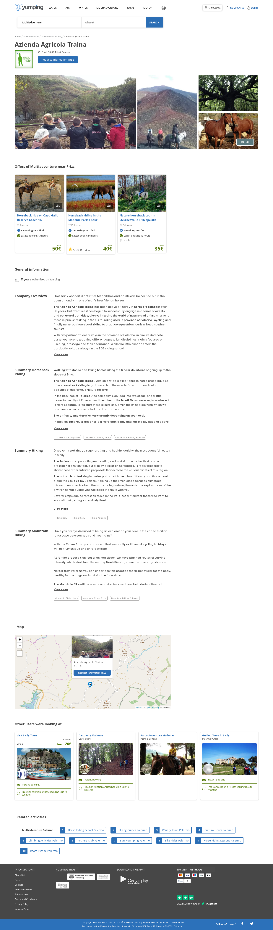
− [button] (20, 645)
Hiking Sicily (78, 518)
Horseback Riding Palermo (130, 437)
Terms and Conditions (26, 899)
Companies (237, 7)
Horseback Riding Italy (67, 437)
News (17, 879)
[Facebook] (242, 925)
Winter (83, 7)
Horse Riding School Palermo (86, 830)
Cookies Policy (22, 908)
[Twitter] (252, 925)
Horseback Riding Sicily (98, 437)
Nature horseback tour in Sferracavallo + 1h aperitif (138, 217)
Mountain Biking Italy (66, 598)
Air (67, 7)
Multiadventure (106, 7)
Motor (147, 7)
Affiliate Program (23, 889)
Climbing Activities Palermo (46, 840)
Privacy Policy (22, 904)
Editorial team (22, 894)
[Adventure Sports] (29, 7)
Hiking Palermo (98, 518)
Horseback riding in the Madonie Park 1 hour (84, 217)
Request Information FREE (58, 59)
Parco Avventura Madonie (157, 735)
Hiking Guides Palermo (133, 830)
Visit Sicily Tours (27, 735)
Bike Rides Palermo (176, 840)
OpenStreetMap (152, 707)
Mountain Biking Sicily (94, 598)
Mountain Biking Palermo (124, 598)
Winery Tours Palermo (175, 830)
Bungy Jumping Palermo (135, 840)
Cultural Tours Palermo (218, 830)
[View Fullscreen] (19, 653)
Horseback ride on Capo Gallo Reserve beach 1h (37, 217)
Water (52, 7)
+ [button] (20, 639)
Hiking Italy (61, 518)
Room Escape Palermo (44, 851)
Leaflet (139, 707)
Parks (130, 7)
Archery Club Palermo (91, 840)
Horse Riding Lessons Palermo (222, 840)
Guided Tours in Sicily (216, 735)
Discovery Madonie (91, 735)
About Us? (20, 875)
